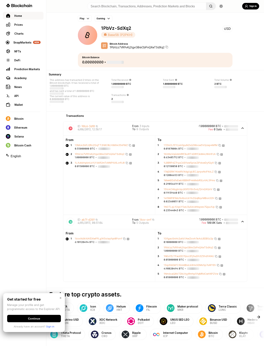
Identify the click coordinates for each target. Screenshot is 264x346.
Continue (34, 318)
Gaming (100, 18)
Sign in (50, 326)
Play (82, 18)
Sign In (253, 6)
